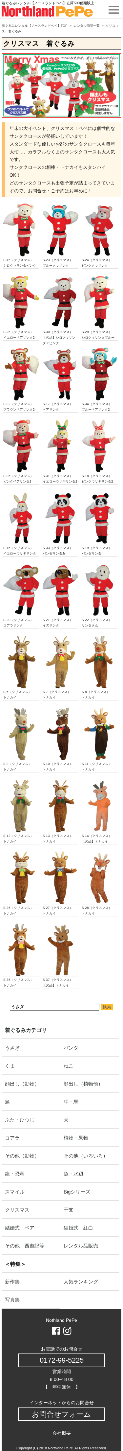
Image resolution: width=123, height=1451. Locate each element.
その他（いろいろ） (86, 1156)
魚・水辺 (73, 1174)
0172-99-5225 (62, 1360)
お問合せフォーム (61, 1414)
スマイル (15, 1191)
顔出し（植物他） (83, 1084)
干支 (68, 1209)
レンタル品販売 (81, 1245)
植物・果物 (76, 1138)
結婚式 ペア (19, 1227)
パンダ (71, 1048)
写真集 (12, 1299)
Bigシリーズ (77, 1191)
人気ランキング (81, 1281)
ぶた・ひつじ (19, 1120)
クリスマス (17, 1209)
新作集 (12, 1281)
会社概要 (61, 1433)
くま (10, 1066)
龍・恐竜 (15, 1174)
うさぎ (12, 1048)
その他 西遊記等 (24, 1245)
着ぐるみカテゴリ (26, 1030)
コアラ (12, 1138)
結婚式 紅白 (78, 1227)
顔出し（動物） (22, 1084)
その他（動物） (22, 1156)
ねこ (68, 1066)
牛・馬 (71, 1102)
